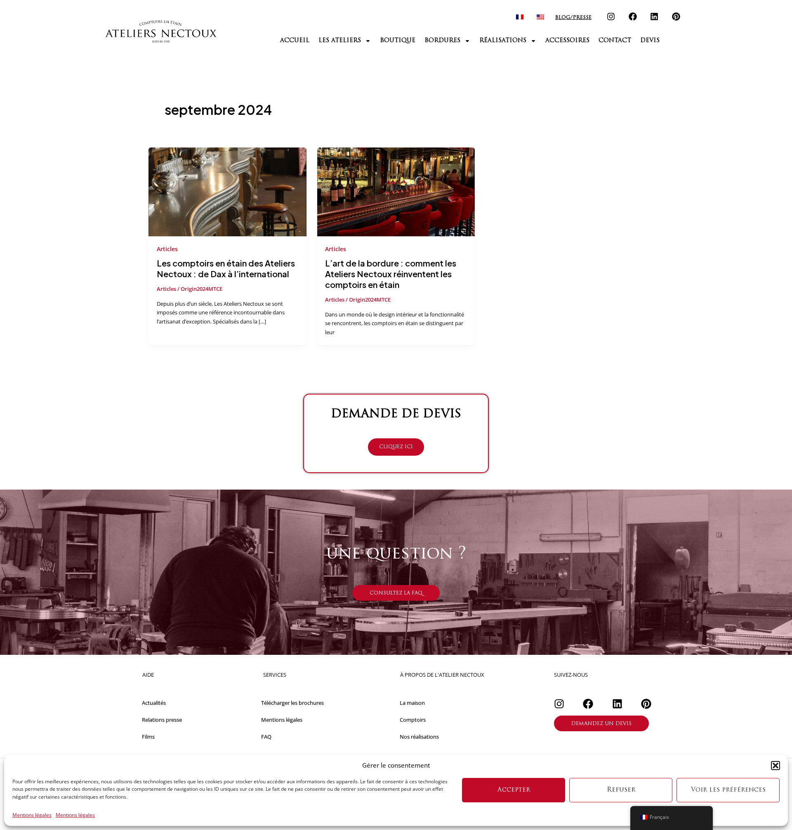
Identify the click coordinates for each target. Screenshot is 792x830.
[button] (775, 765)
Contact (615, 41)
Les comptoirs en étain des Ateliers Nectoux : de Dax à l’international (226, 268)
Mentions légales (32, 815)
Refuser (621, 790)
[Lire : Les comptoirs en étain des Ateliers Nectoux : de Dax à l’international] (227, 191)
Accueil (294, 41)
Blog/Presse (573, 17)
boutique (397, 41)
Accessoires (567, 41)
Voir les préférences (728, 790)
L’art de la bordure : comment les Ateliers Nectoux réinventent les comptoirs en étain (390, 274)
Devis (650, 41)
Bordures (442, 41)
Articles (167, 249)
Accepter (513, 790)
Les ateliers (339, 41)
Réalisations (502, 41)
